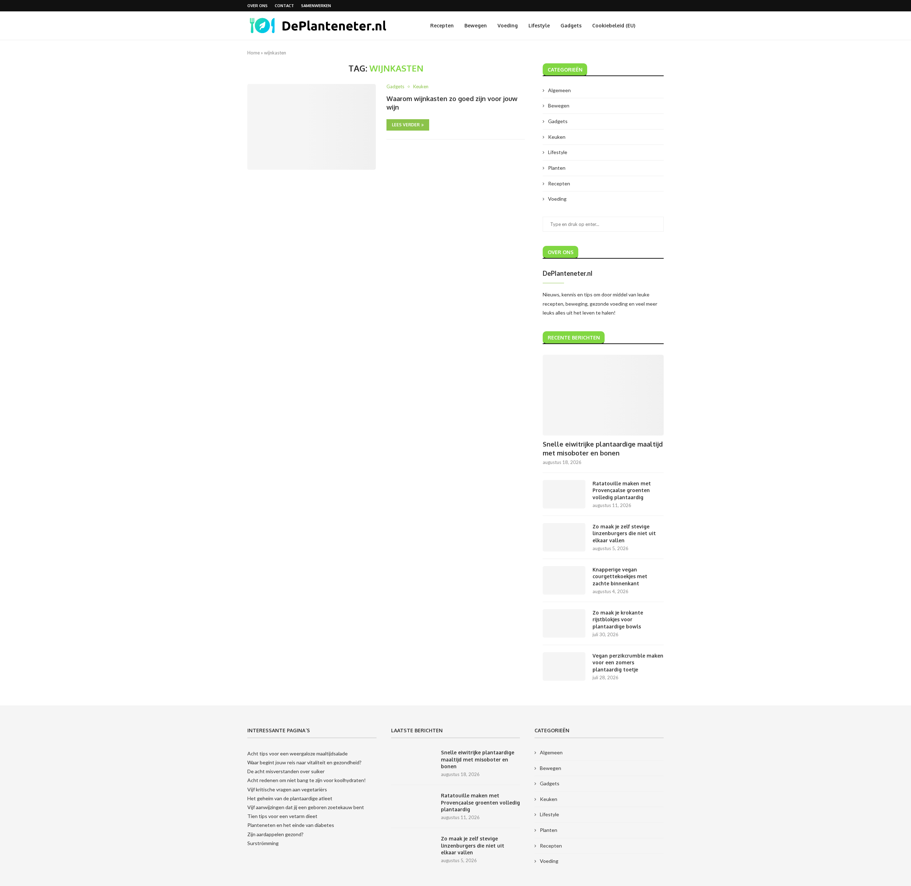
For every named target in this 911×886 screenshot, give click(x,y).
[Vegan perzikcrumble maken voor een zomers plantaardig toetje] (564, 666)
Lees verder (406, 124)
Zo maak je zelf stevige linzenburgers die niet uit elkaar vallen (624, 533)
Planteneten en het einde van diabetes (290, 825)
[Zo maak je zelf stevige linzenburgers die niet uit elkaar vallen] (564, 537)
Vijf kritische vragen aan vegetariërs (287, 789)
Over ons (257, 5)
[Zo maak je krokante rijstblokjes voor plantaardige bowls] (564, 623)
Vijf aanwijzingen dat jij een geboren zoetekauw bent (305, 807)
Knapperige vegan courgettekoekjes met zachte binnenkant (620, 576)
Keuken (556, 137)
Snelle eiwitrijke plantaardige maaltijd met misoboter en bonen (603, 448)
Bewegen (475, 25)
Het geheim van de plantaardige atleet (289, 798)
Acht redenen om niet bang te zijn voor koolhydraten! (306, 780)
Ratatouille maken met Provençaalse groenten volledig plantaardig (622, 490)
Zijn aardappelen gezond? (275, 834)
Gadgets (570, 25)
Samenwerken (316, 5)
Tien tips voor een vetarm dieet (282, 816)
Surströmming (263, 843)
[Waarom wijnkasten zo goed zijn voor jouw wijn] (311, 126)
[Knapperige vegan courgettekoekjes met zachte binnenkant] (564, 580)
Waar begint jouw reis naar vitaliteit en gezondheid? (304, 762)
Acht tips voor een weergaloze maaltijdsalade (297, 753)
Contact (284, 5)
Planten (556, 168)
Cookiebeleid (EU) (613, 25)
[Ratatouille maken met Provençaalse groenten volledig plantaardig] (564, 494)
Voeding (507, 25)
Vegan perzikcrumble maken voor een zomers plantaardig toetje (628, 663)
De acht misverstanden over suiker (286, 771)
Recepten (442, 25)
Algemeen (559, 90)
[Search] (660, 25)
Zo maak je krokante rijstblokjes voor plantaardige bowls (618, 619)
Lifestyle (539, 25)
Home (253, 53)
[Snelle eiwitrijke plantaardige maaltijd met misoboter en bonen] (603, 395)
